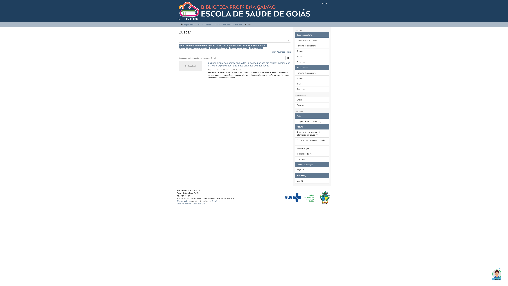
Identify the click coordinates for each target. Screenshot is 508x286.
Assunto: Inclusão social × (219, 48)
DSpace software (184, 201)
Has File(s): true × (256, 48)
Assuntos (301, 62)
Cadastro (301, 105)
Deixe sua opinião (200, 203)
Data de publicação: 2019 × (232, 45)
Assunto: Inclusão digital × (239, 48)
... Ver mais (301, 159)
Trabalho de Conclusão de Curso (228, 24)
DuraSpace (216, 201)
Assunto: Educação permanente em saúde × (193, 48)
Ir (288, 40)
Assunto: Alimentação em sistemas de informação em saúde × (200, 45)
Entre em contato (184, 203)
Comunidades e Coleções (307, 40)
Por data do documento (307, 45)
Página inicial (188, 24)
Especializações (204, 24)
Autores (300, 51)
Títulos (300, 56)
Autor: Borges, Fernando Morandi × (254, 45)
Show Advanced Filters (281, 51)
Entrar (299, 99)
